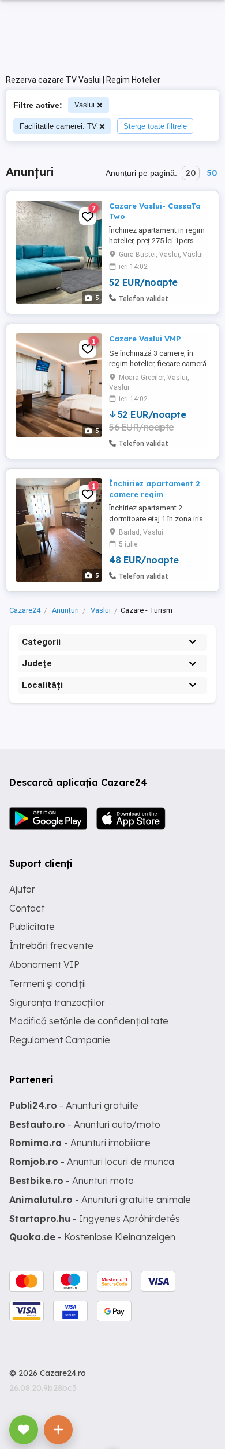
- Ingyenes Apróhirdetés (94, 1218)
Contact (26, 908)
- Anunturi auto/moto (84, 1124)
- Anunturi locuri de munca (91, 1161)
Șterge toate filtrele (155, 126)
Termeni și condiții (47, 983)
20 (191, 173)
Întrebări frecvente (51, 945)
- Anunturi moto (71, 1180)
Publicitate (32, 926)
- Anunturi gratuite (73, 1105)
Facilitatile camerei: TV (58, 126)
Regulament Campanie (59, 1040)
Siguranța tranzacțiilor (57, 1002)
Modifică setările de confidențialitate (88, 1021)
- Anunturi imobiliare (80, 1142)
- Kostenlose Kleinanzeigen (92, 1237)
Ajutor (22, 889)
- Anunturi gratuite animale (100, 1199)
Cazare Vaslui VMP (145, 338)
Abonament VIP (44, 964)
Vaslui (84, 105)
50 (212, 173)
